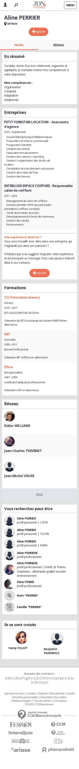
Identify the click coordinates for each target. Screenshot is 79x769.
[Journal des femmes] (21, 724)
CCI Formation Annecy (22, 297)
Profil (19, 45)
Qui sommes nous (14, 693)
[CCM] (58, 724)
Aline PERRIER (26, 518)
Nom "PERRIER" (28, 595)
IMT (7, 334)
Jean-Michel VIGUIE (19, 476)
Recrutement (57, 693)
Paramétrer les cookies (53, 697)
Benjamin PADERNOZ (51, 651)
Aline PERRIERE (27, 553)
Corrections (60, 700)
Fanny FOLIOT (18, 648)
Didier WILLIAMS (17, 425)
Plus (39, 494)
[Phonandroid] (58, 749)
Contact (31, 693)
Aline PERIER (25, 582)
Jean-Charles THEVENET (23, 450)
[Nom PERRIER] (9, 595)
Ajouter (40, 31)
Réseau (58, 45)
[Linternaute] (21, 733)
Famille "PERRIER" (29, 607)
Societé (71, 693)
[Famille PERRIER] (9, 607)
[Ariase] (21, 749)
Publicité (43, 693)
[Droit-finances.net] (58, 733)
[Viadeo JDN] (58, 741)
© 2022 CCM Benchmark (39, 704)
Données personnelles (25, 697)
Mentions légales (21, 700)
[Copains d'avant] (21, 741)
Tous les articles (42, 700)
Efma (8, 367)
